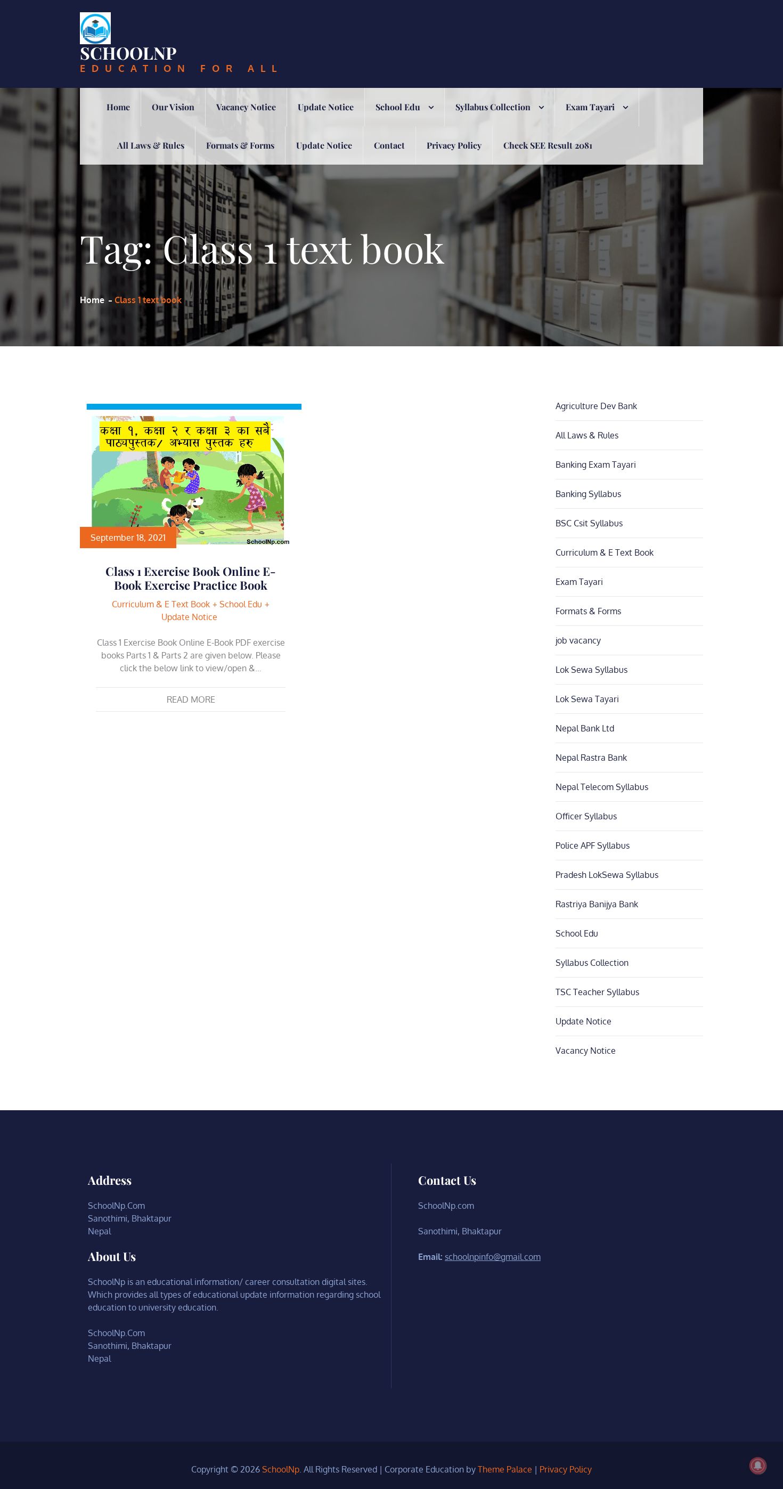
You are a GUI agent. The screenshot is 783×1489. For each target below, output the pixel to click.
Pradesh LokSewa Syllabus (607, 874)
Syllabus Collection (493, 106)
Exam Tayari (590, 106)
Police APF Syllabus (593, 845)
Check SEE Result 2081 (547, 145)
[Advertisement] (391, 244)
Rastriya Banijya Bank (597, 904)
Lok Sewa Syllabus (591, 669)
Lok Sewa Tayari (587, 699)
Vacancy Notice (246, 106)
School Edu (398, 106)
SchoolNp (128, 52)
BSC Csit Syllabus (589, 523)
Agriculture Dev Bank (596, 406)
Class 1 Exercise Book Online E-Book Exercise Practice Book (190, 578)
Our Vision (173, 106)
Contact (389, 145)
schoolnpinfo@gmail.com (493, 1256)
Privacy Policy (454, 145)
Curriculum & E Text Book (161, 604)
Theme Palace (505, 1469)
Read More (191, 699)
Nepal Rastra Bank (591, 757)
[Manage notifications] (757, 1465)
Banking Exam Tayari (596, 464)
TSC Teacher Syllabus (597, 992)
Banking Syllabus (588, 494)
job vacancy (578, 640)
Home (118, 106)
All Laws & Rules (150, 145)
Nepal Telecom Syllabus (602, 787)
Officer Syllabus (586, 816)
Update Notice (326, 106)
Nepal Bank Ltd (585, 728)
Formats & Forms (240, 145)
